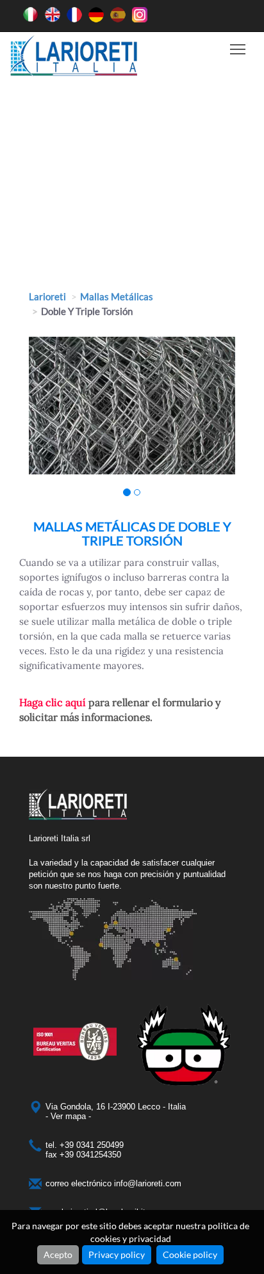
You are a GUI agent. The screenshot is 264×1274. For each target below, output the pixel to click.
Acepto (58, 1254)
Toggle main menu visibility (238, 48)
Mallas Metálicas (116, 296)
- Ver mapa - (68, 1116)
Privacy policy (116, 1254)
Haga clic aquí (52, 702)
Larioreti (47, 296)
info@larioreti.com (147, 1183)
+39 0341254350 (90, 1154)
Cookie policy (190, 1254)
